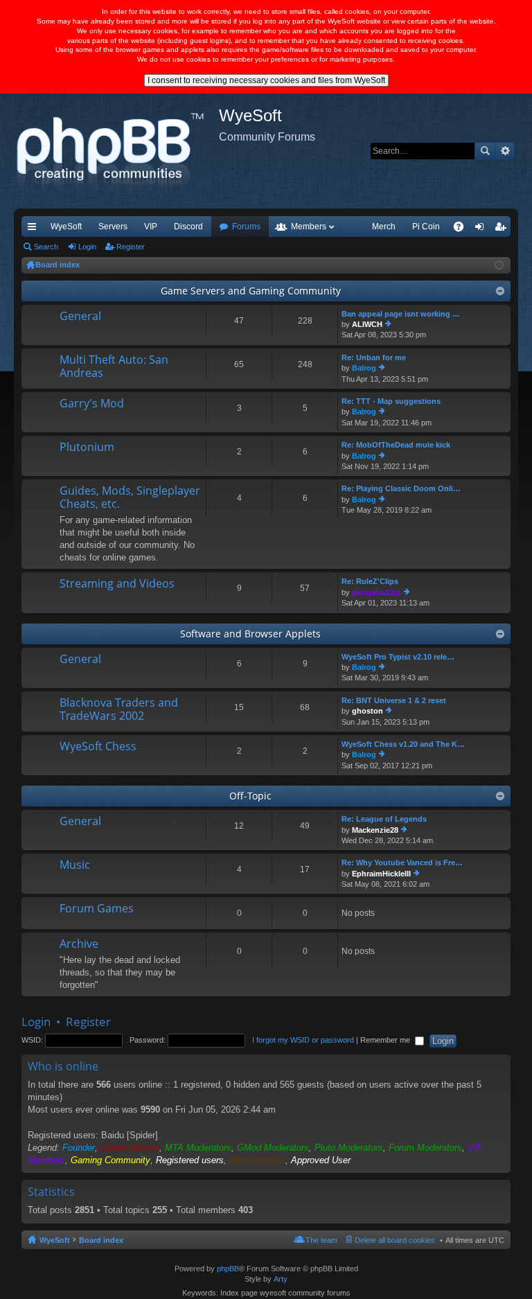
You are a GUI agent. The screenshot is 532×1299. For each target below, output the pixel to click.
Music (75, 865)
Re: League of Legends (384, 819)
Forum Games (97, 909)
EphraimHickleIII (381, 873)
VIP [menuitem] (150, 226)
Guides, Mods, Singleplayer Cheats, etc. (130, 497)
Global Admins (129, 1147)
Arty (280, 1279)
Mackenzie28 (375, 830)
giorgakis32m (376, 592)
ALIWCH (367, 324)
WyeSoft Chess (98, 747)
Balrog (364, 368)
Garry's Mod (92, 404)
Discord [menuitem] (188, 226)
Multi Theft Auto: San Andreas (114, 366)
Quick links (34, 229)
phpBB (228, 1268)
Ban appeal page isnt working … (401, 314)
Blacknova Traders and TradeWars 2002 (119, 709)
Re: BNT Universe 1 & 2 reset (394, 700)
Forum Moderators (425, 1147)
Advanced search (504, 151)
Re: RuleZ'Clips (370, 581)
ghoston (367, 711)
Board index (101, 1240)
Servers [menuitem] (112, 226)
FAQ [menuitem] (463, 229)
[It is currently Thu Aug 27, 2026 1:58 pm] (499, 265)
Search (485, 151)
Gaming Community (110, 1160)
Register (130, 246)
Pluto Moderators (348, 1147)
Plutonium (87, 447)
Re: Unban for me (374, 357)
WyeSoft (66, 226)
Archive (79, 944)
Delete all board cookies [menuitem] (395, 1240)
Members (308, 226)
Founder (78, 1147)
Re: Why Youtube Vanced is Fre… (402, 862)
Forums (246, 226)
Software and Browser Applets (250, 633)
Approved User (321, 1160)
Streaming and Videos (117, 584)
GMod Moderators (273, 1147)
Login (87, 246)
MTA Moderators (198, 1147)
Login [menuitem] (482, 229)
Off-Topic (250, 795)
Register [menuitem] (503, 229)
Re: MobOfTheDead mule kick (396, 445)
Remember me (386, 1040)
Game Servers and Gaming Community (251, 290)
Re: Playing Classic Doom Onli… (401, 488)
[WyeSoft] (116, 151)
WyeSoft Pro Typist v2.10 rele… (398, 657)
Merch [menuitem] (384, 226)
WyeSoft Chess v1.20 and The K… (403, 744)
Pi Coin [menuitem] (426, 226)
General (80, 317)
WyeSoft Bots (257, 1160)
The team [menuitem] (321, 1240)
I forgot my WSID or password (303, 1040)
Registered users (190, 1160)
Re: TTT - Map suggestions (391, 401)
